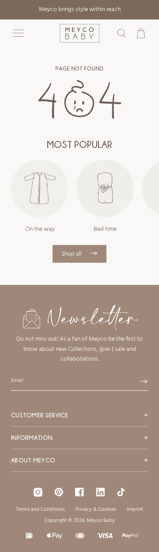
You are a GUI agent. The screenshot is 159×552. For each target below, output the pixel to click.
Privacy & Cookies (96, 509)
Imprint (135, 509)
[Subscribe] (144, 381)
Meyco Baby (101, 520)
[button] (18, 33)
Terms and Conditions (40, 509)
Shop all (72, 254)
